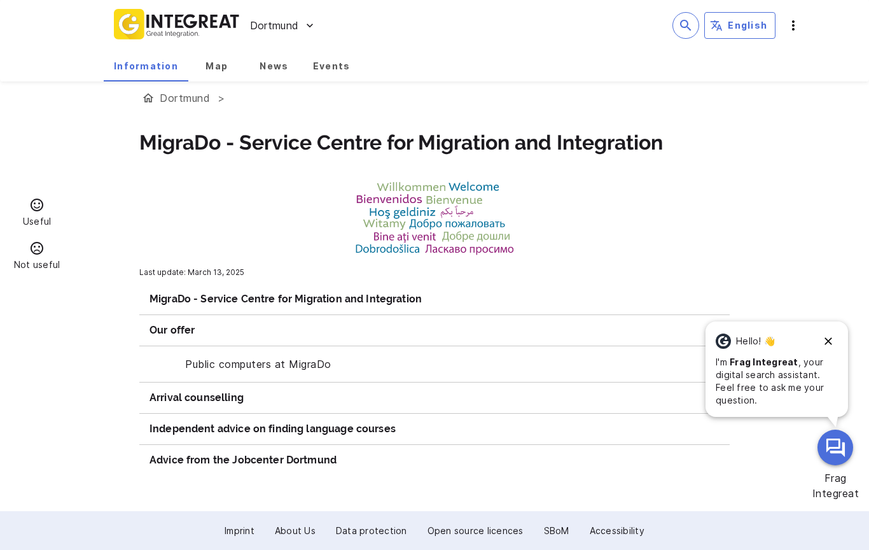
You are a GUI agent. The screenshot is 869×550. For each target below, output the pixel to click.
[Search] (685, 25)
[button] (37, 214)
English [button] (747, 25)
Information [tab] (146, 65)
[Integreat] (177, 25)
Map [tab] (216, 65)
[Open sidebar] (793, 25)
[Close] (828, 341)
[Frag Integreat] (835, 447)
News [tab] (274, 65)
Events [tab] (332, 65)
